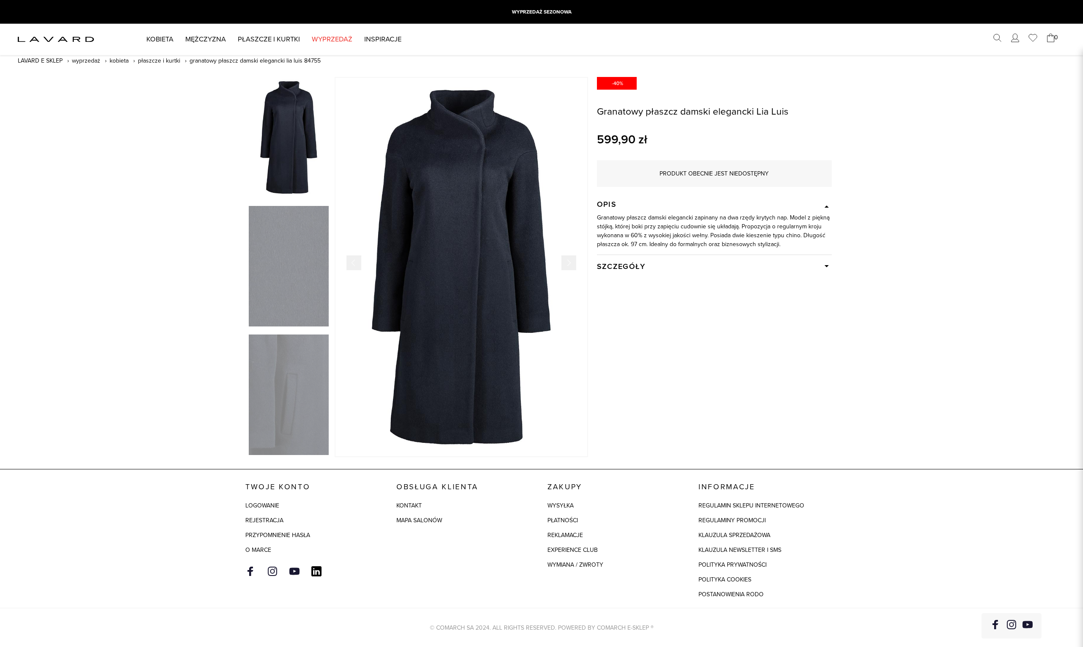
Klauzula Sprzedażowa (734, 535)
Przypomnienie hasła (277, 535)
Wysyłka (560, 505)
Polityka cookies (724, 579)
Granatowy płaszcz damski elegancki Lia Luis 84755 (255, 60)
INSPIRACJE (382, 39)
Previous (353, 262)
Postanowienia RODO (731, 594)
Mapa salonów (419, 520)
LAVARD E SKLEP (40, 60)
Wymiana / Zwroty (575, 564)
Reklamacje (565, 535)
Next (568, 262)
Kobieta (159, 39)
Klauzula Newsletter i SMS (739, 550)
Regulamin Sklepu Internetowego (751, 505)
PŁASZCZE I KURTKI (269, 39)
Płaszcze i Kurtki (159, 60)
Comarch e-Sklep (623, 627)
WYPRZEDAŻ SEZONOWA (542, 12)
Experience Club (572, 550)
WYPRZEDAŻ (332, 39)
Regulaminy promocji (732, 520)
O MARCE (258, 550)
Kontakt (409, 505)
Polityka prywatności (732, 564)
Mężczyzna (205, 39)
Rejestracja (264, 520)
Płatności (562, 520)
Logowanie (262, 505)
